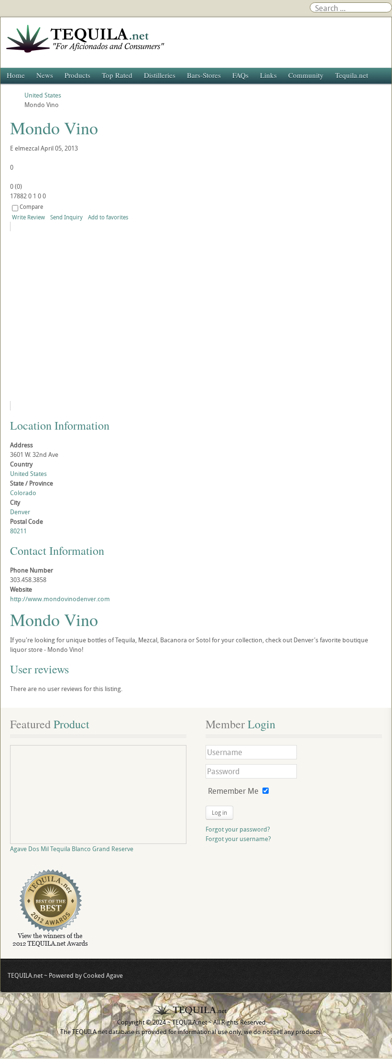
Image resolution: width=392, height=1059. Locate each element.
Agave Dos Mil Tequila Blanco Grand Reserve (71, 848)
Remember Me (233, 791)
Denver (20, 512)
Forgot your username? (238, 838)
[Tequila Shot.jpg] (97, 316)
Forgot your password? (238, 829)
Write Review (28, 217)
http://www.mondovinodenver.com (60, 598)
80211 (18, 531)
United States (28, 473)
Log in (219, 812)
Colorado (23, 492)
